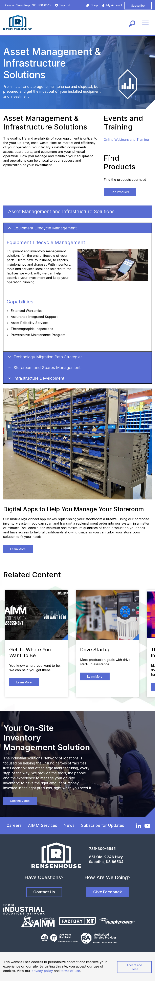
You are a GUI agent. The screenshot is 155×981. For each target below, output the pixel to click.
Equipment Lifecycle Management (45, 228)
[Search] (132, 22)
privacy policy (42, 971)
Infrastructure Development (39, 378)
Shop (94, 5)
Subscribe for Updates (102, 825)
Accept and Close (134, 967)
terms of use (70, 971)
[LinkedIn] (138, 825)
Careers (14, 825)
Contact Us (44, 892)
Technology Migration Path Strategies (48, 356)
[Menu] (145, 22)
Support (65, 5)
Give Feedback (107, 892)
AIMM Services (42, 825)
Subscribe (138, 5)
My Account (114, 5)
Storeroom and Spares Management (47, 367)
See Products (120, 192)
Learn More (18, 549)
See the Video (20, 800)
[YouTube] (147, 826)
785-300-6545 (102, 848)
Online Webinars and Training (126, 140)
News (69, 825)
